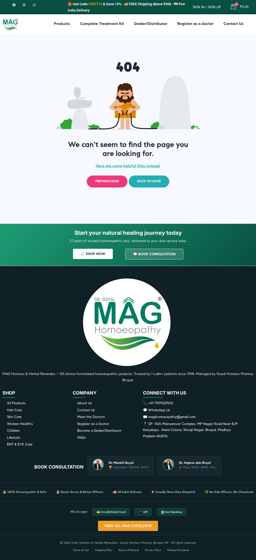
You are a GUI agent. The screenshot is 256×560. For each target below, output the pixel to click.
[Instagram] (24, 5)
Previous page (107, 181)
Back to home (149, 181)
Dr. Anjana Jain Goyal (195, 463)
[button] (93, 254)
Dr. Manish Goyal (121, 463)
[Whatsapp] (34, 5)
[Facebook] (14, 5)
